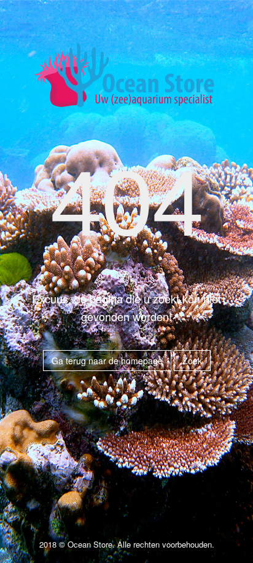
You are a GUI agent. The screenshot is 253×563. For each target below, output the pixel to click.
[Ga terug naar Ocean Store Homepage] (126, 80)
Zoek (192, 360)
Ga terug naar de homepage (107, 360)
